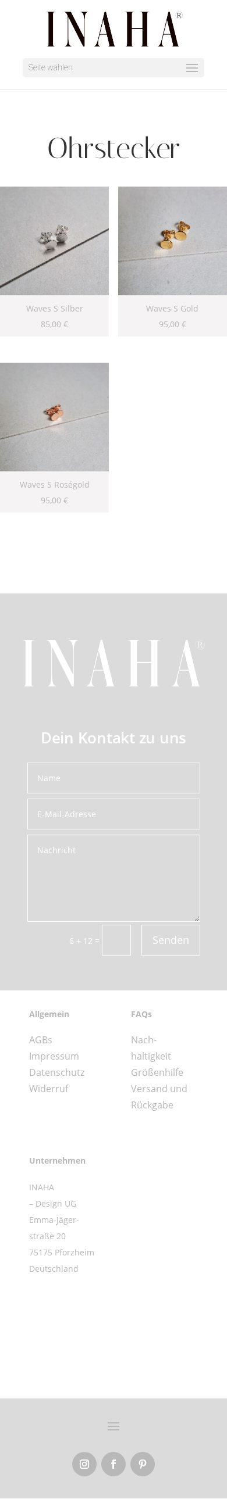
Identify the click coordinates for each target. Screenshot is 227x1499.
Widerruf (48, 1088)
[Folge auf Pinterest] (142, 1464)
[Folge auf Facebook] (113, 1464)
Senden (170, 940)
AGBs (40, 1039)
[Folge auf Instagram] (84, 1464)
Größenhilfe (157, 1072)
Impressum (54, 1056)
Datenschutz (56, 1072)
